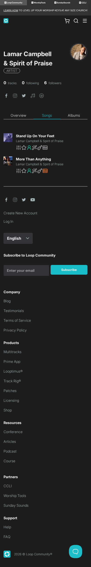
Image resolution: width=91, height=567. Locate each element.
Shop (8, 410)
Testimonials (14, 310)
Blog (7, 301)
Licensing (11, 400)
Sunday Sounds (16, 505)
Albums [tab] (74, 115)
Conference (13, 432)
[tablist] (45, 116)
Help (7, 527)
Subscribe (69, 270)
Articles (10, 441)
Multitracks (12, 352)
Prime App (12, 361)
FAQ (7, 537)
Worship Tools (15, 495)
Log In (8, 221)
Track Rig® (12, 381)
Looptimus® (13, 371)
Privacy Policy (15, 330)
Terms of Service (17, 320)
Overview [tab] (18, 115)
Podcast (10, 451)
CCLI (8, 486)
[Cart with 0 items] (67, 20)
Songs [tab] (47, 115)
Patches (10, 390)
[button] (6, 95)
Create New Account (20, 213)
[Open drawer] (84, 20)
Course (9, 461)
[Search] (76, 20)
